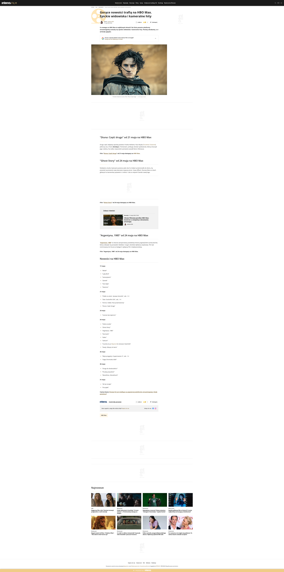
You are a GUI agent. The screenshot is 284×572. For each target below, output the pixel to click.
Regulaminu (126, 566)
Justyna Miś (111, 21)
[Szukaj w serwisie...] (275, 3)
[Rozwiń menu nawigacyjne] (281, 3)
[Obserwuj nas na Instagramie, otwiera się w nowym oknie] (155, 408)
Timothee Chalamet (149, 145)
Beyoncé (114, 344)
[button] (118, 3)
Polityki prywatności (135, 566)
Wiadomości (101, 7)
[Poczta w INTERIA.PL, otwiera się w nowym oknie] (278, 3)
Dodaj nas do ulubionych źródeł (119, 39)
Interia (92, 7)
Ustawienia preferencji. (145, 566)
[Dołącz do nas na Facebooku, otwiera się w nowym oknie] (153, 408)
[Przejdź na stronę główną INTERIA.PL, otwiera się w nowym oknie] (6, 3)
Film (96, 7)
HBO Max (137, 153)
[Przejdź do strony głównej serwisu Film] (14, 3)
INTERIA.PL (158, 566)
